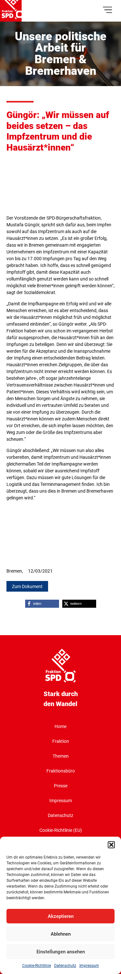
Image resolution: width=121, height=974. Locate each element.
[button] (111, 844)
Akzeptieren (61, 916)
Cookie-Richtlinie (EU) (60, 830)
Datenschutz (65, 965)
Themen (61, 756)
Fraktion (60, 741)
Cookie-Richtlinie (36, 965)
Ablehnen (61, 934)
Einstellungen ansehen (60, 952)
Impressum (89, 965)
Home (60, 726)
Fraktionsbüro (60, 770)
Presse (60, 785)
